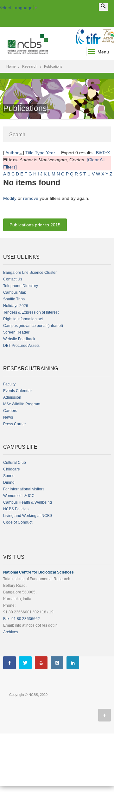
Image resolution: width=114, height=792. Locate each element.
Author (12, 152)
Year (50, 152)
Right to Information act (23, 319)
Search (17, 134)
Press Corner (14, 424)
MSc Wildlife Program (21, 404)
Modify (9, 198)
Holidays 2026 (15, 306)
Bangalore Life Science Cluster (30, 272)
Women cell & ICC (19, 496)
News (8, 417)
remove (30, 198)
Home (11, 66)
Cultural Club (14, 462)
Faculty (9, 384)
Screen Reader (16, 332)
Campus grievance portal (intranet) (33, 325)
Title (29, 152)
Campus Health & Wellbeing (27, 502)
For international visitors (23, 489)
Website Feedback (19, 339)
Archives (10, 632)
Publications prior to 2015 (35, 224)
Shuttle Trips (14, 299)
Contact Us (12, 279)
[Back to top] (104, 715)
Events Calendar (17, 391)
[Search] (103, 7)
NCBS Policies (15, 509)
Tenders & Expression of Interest (31, 312)
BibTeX (103, 152)
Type (40, 152)
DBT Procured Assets (21, 345)
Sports (8, 476)
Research (29, 66)
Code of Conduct (17, 522)
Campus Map (14, 292)
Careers (10, 410)
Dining (9, 482)
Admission (12, 397)
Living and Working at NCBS (27, 515)
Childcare (11, 469)
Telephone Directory (20, 286)
